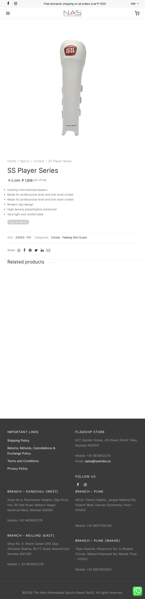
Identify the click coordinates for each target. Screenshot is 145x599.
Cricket (39, 161)
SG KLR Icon (16, 318)
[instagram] (16, 3)
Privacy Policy (17, 468)
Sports (25, 161)
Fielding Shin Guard (74, 237)
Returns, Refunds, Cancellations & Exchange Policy (31, 450)
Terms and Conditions (23, 461)
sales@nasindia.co (98, 461)
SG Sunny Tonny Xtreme (115, 318)
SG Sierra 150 (17, 389)
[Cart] (137, 13)
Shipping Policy (18, 440)
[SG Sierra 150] (27, 364)
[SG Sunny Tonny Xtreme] (117, 293)
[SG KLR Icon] (27, 293)
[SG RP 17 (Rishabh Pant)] (72, 293)
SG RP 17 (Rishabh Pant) (70, 318)
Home (11, 161)
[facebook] (8, 3)
